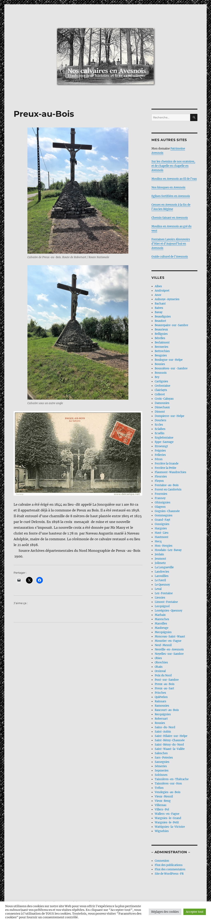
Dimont (160, 411)
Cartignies (161, 381)
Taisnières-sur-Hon (168, 783)
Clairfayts (161, 390)
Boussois (161, 373)
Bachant (160, 303)
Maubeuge (161, 628)
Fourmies (161, 494)
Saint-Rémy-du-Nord (169, 744)
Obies (158, 658)
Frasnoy (160, 498)
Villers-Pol (162, 809)
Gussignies (162, 524)
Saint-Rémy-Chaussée (170, 740)
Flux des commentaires (170, 869)
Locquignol (162, 606)
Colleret (160, 394)
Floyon (159, 481)
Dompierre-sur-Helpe (169, 416)
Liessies (160, 597)
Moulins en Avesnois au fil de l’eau (174, 179)
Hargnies (161, 528)
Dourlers (160, 420)
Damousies (162, 403)
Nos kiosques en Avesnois (168, 187)
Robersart (161, 718)
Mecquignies (163, 632)
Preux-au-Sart (164, 688)
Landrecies (162, 571)
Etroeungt (161, 446)
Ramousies (162, 705)
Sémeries (161, 766)
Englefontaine (164, 437)
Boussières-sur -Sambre (171, 368)
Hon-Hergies (163, 545)
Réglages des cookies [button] (165, 912)
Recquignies (163, 714)
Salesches (161, 753)
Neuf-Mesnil (163, 645)
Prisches (160, 692)
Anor (158, 295)
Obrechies (161, 662)
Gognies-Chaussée (167, 511)
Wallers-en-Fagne (167, 814)
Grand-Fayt (162, 520)
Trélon (159, 788)
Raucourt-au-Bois (167, 710)
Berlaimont (162, 342)
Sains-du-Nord (165, 727)
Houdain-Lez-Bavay (168, 550)
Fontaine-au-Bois (167, 485)
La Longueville (164, 567)
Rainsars (160, 701)
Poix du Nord (163, 675)
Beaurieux (161, 329)
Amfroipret (162, 290)
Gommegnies (163, 515)
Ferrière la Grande (166, 463)
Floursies (161, 476)
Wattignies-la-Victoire (170, 827)
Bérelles (160, 338)
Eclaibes (160, 429)
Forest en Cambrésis (168, 489)
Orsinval (160, 671)
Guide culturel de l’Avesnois (169, 256)
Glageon (160, 507)
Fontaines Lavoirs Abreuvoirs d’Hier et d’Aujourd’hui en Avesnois (170, 244)
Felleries (160, 455)
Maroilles (161, 623)
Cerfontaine (162, 385)
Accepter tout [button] (194, 912)
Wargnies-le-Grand (168, 818)
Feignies (160, 450)
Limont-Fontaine (166, 602)
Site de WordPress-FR (169, 873)
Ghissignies (162, 502)
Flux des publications (169, 865)
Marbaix (160, 615)
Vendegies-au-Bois (168, 792)
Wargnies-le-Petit (167, 822)
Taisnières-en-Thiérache (172, 779)
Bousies (160, 364)
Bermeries (161, 347)
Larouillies (162, 576)
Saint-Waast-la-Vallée (170, 749)
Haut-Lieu (161, 533)
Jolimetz (160, 563)
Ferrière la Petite (165, 468)
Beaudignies (163, 316)
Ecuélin (159, 433)
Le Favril (160, 580)
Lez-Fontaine (164, 593)
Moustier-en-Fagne (168, 641)
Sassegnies (162, 762)
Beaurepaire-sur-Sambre (171, 325)
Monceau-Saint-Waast (170, 636)
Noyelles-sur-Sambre (169, 654)
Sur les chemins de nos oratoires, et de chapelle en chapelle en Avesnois (173, 166)
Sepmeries (162, 770)
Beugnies (161, 355)
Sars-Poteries (164, 757)
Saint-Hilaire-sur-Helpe (171, 736)
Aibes (158, 286)
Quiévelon (161, 697)
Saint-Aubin (163, 731)
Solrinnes (161, 775)
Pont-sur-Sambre (167, 680)
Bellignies (161, 334)
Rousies (160, 723)
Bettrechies (162, 351)
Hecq (158, 541)
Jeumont (160, 558)
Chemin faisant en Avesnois (169, 217)
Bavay (158, 312)
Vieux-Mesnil (164, 796)
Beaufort (160, 321)
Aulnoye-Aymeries (167, 299)
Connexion (162, 860)
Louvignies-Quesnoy (168, 610)
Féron (159, 459)
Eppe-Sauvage (164, 442)
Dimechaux (162, 407)
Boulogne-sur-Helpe (169, 360)
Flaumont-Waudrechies (170, 472)
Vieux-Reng (163, 801)
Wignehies (162, 831)
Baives (159, 308)
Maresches (162, 619)
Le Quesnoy (162, 584)
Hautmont (161, 537)
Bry (157, 377)
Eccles (159, 424)
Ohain (159, 667)
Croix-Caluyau (164, 398)
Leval (158, 589)
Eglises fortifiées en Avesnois (170, 196)
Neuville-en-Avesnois (169, 649)
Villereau (160, 805)
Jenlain (159, 554)
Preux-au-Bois (165, 684)
